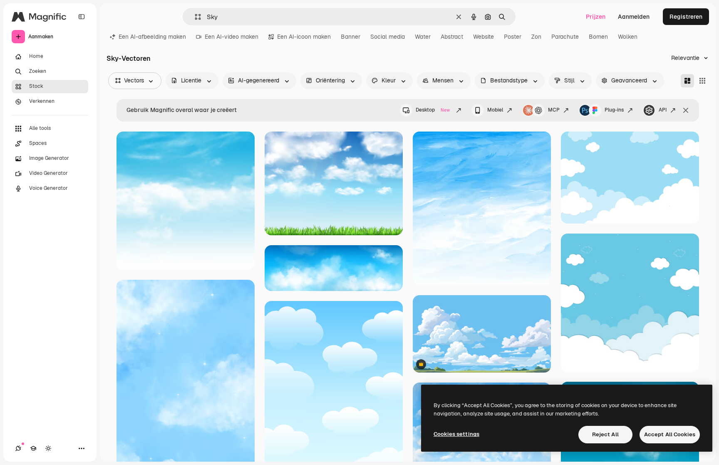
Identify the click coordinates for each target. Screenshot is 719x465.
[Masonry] (687, 80)
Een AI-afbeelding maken (152, 36)
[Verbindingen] (18, 448)
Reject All (605, 434)
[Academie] (33, 448)
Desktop (433, 110)
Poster (512, 36)
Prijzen (595, 16)
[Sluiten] (685, 110)
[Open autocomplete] (194, 17)
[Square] (702, 80)
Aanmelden (634, 16)
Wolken (627, 36)
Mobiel (495, 110)
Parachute (565, 36)
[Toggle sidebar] (81, 16)
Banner (350, 36)
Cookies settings (456, 434)
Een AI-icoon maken (304, 36)
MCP (554, 110)
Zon (536, 36)
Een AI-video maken (231, 36)
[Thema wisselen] (48, 448)
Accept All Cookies (669, 434)
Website (483, 36)
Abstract (452, 36)
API (663, 110)
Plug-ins (614, 110)
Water (423, 36)
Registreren (685, 16)
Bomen (598, 36)
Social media (387, 36)
